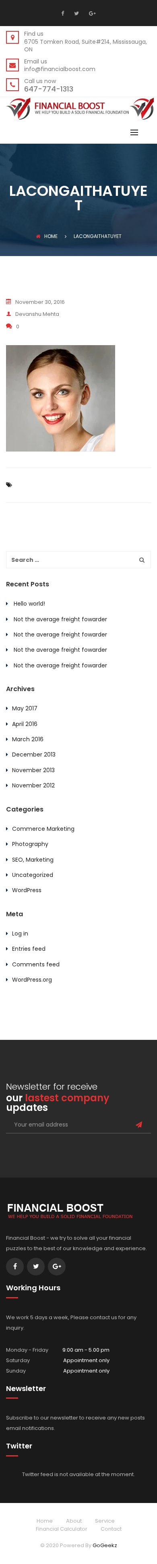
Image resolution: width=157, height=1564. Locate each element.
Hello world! (29, 604)
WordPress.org (32, 980)
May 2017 (24, 708)
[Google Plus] (91, 13)
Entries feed (28, 949)
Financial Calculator (61, 1529)
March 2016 (27, 739)
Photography (30, 844)
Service (105, 1521)
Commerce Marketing (43, 829)
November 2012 (33, 785)
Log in (20, 933)
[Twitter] (75, 13)
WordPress (26, 890)
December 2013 (34, 754)
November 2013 (33, 770)
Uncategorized (32, 875)
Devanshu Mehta (37, 314)
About (74, 1521)
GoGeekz (105, 1545)
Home (51, 236)
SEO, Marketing (33, 860)
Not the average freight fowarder (60, 619)
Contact (111, 1529)
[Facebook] (64, 13)
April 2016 (24, 724)
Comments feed (36, 964)
